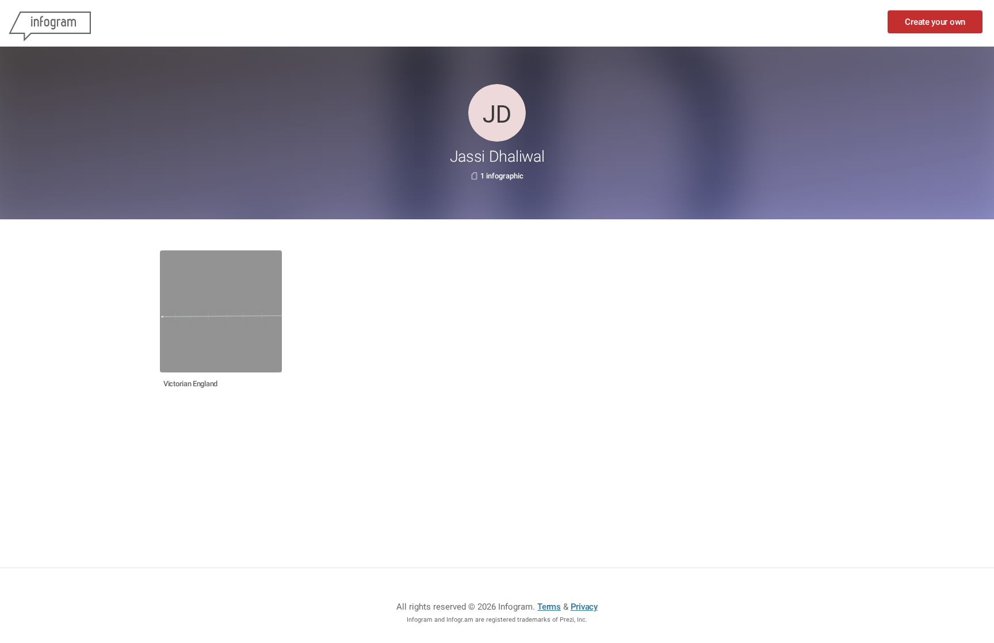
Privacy (584, 607)
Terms (549, 607)
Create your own (935, 22)
